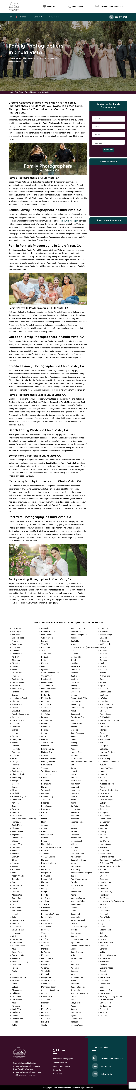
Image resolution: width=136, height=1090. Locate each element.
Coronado (75, 984)
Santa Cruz (46, 708)
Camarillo (45, 628)
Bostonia (103, 650)
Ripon (102, 679)
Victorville (16, 768)
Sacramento (17, 644)
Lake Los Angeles (107, 800)
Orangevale (46, 977)
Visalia (15, 758)
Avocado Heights (107, 784)
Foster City (45, 1012)
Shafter (74, 936)
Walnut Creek (47, 638)
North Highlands (48, 844)
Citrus (102, 927)
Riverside (16, 663)
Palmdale (16, 727)
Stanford (103, 638)
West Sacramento (49, 771)
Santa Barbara (18, 920)
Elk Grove (16, 711)
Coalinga (74, 1022)
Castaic (74, 996)
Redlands (16, 1012)
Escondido (16, 742)
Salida (102, 723)
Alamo (102, 742)
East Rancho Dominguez (110, 720)
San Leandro (17, 911)
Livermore (16, 927)
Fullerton (15, 755)
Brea (43, 866)
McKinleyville (105, 644)
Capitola (103, 1015)
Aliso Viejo (45, 800)
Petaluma (45, 730)
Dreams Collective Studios (67, 1088)
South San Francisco (50, 673)
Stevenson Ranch (78, 920)
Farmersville (105, 977)
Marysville (104, 825)
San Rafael (45, 714)
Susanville (104, 688)
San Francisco (18, 638)
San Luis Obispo (48, 857)
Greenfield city (77, 977)
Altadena (45, 901)
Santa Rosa (17, 704)
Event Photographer (60, 1062)
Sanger (73, 736)
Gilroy (43, 736)
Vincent (103, 711)
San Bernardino (18, 682)
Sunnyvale (16, 739)
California (51, 6)
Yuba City (45, 644)
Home (11, 17)
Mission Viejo (17, 895)
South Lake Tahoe (78, 901)
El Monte (15, 828)
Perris (14, 984)
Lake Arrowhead (106, 999)
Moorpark (45, 974)
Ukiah (102, 663)
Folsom (15, 968)
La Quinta (45, 946)
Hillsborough (105, 911)
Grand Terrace (106, 796)
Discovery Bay (106, 708)
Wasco (73, 749)
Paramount (46, 784)
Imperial (74, 923)
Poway (44, 841)
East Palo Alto (76, 701)
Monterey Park (47, 720)
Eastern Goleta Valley (79, 698)
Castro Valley (46, 676)
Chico (14, 860)
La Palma (103, 698)
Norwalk (15, 863)
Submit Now (108, 150)
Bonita (102, 777)
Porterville (45, 695)
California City (105, 717)
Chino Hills (16, 996)
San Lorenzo (76, 688)
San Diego (16, 631)
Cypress (44, 825)
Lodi (43, 666)
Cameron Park (76, 1012)
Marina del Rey (106, 990)
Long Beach (17, 647)
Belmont (74, 720)
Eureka (73, 739)
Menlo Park (46, 1009)
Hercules (74, 755)
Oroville (74, 930)
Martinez (45, 961)
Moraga (103, 647)
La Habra (45, 692)
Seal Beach (75, 784)
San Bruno (45, 898)
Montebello (46, 698)
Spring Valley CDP (78, 628)
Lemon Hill (104, 727)
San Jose (16, 635)
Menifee (15, 854)
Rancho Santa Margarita (51, 847)
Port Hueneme (77, 885)
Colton (44, 777)
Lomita (73, 911)
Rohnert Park (46, 879)
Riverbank (75, 793)
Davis (43, 660)
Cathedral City (47, 796)
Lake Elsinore (46, 635)
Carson (15, 882)
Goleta (44, 1025)
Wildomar (45, 968)
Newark (44, 860)
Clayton (103, 923)
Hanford (44, 739)
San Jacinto (46, 774)
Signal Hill (104, 885)
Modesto (16, 685)
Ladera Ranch (76, 809)
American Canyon (78, 898)
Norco (73, 768)
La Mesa (44, 717)
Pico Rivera (46, 704)
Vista (14, 873)
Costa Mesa (17, 815)
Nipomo (74, 1009)
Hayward (16, 733)
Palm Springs (46, 876)
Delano (44, 815)
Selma (73, 803)
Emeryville (104, 812)
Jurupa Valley (17, 844)
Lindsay (103, 831)
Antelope (45, 854)
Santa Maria (17, 825)
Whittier (15, 936)
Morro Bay (104, 936)
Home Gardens (106, 844)
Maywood (75, 787)
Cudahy (74, 850)
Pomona (15, 746)
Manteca (15, 949)
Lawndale (75, 650)
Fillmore (103, 666)
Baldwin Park (17, 1019)
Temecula (16, 822)
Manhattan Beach (48, 987)
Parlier (102, 733)
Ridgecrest (75, 714)
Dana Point (45, 1019)
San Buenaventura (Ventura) (24, 819)
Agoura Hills (76, 942)
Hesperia (16, 869)
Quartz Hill (104, 1009)
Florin (43, 822)
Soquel (103, 971)
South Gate (16, 898)
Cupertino (45, 727)
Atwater (74, 644)
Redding (15, 892)
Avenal (102, 787)
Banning (74, 685)
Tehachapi (104, 809)
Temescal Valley (77, 708)
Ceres (43, 831)
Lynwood (45, 669)
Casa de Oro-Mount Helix (81, 946)
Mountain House (77, 822)
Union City (45, 647)
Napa (14, 974)
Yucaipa (44, 768)
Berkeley (15, 787)
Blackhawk (104, 961)
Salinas (15, 730)
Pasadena (16, 765)
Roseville (16, 749)
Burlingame (75, 666)
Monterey (75, 679)
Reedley (74, 774)
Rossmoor (104, 879)
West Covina (17, 831)
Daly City (15, 857)
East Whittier (105, 993)
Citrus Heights (18, 930)
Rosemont (75, 815)
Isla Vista (103, 730)
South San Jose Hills (79, 993)
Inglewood (16, 834)
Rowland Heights (48, 863)
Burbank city (17, 838)
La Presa (45, 930)
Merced (15, 923)
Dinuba (73, 800)
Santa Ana (16, 666)
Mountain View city (20, 961)
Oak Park (103, 774)
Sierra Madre (105, 917)
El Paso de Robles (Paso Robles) (84, 647)
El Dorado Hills (47, 834)
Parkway (103, 669)
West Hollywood (48, 980)
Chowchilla (75, 990)
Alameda (15, 1003)
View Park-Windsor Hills (110, 866)
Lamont (103, 771)
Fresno (15, 641)
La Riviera (104, 888)
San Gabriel (46, 927)
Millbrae (74, 844)
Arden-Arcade (18, 876)
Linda (73, 825)
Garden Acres (105, 1006)
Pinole (73, 980)
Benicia (74, 727)
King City (103, 781)
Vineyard (45, 904)
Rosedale (74, 971)
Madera (44, 663)
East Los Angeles (19, 796)
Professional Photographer (63, 1059)
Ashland (74, 828)
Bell (42, 1006)
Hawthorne (16, 933)
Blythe (73, 1015)
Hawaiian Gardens (107, 752)
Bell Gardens (46, 923)
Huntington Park (48, 761)
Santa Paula (75, 669)
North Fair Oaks (106, 768)
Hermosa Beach (77, 958)
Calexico (45, 933)
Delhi (102, 933)
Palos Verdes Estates (109, 790)
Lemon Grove (76, 723)
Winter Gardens (77, 904)
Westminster (17, 907)
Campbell (45, 892)
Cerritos (44, 838)
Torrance (16, 752)
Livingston (104, 746)
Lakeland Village (106, 968)
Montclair (45, 949)
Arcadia (44, 755)
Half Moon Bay (106, 892)
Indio (14, 917)
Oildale (44, 993)
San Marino (104, 841)
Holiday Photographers (61, 1066)
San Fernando (76, 812)
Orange (15, 761)
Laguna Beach (76, 841)
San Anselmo (105, 815)
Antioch (15, 803)
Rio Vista (103, 1012)
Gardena (44, 723)
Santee (44, 733)
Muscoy (103, 876)
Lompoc (44, 885)
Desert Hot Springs (79, 635)
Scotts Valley (105, 854)
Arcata (73, 999)
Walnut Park (105, 676)
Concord (15, 784)
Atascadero (75, 692)
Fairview (103, 965)
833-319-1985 (77, 6)
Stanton (44, 936)
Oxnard (15, 695)
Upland (15, 987)
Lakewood (16, 965)
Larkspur (103, 803)
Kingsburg (104, 838)
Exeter (102, 987)
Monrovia (45, 955)
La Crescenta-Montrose (81, 939)
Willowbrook (76, 857)
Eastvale (44, 641)
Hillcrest (103, 974)
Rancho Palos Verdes (50, 914)
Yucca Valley (76, 892)
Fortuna (103, 834)
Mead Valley (76, 917)
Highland (45, 746)
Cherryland (104, 701)
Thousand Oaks (18, 774)
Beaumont (45, 781)
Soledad (74, 796)
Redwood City (18, 955)
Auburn (103, 765)
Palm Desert (46, 806)
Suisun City (75, 704)
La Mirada (45, 850)
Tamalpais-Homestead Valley (112, 860)
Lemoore (74, 730)
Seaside (74, 638)
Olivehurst (104, 628)
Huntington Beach (19, 698)
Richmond (16, 800)
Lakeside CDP (76, 888)
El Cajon (15, 841)
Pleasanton (17, 990)
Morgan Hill (46, 873)
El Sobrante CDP (106, 704)
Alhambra (16, 958)
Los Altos (74, 663)
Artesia (103, 673)
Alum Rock (104, 873)
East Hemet (76, 933)
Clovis (14, 790)
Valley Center (105, 930)
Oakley (44, 888)
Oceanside (16, 717)
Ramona (74, 876)
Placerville (104, 946)
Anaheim (16, 657)
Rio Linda (103, 660)
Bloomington (76, 838)
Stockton (16, 660)
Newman (103, 847)
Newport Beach (18, 946)
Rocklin (15, 1022)
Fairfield (15, 793)
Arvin (73, 955)
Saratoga (74, 673)
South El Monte (77, 952)
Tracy (14, 888)
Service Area (54, 17)
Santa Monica (17, 901)
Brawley (74, 742)
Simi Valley (16, 777)
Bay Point (74, 806)
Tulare (44, 650)
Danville (44, 895)
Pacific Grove (105, 714)
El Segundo (104, 641)
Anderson (104, 907)
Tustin (14, 971)
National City (46, 752)
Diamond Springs (107, 857)
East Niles (75, 682)
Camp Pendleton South (109, 761)
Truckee (103, 654)
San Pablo (75, 641)
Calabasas (75, 834)
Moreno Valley (18, 688)
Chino (14, 904)
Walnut (73, 711)
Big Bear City (105, 822)
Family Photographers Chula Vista (37, 92)
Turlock (15, 1015)
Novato (44, 787)
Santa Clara (17, 771)
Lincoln (44, 819)
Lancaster (16, 723)
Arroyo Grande (77, 1003)
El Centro (45, 882)
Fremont (15, 676)
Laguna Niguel (47, 682)
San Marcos (17, 885)
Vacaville (16, 866)
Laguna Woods (77, 1025)
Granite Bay (75, 869)
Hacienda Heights (48, 758)
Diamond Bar (46, 765)
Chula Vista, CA (106, 1074)
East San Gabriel (77, 854)
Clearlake (104, 657)
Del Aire (103, 939)
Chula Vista (19, 92)
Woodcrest (104, 631)
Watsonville (46, 790)
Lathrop (74, 695)
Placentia (45, 803)
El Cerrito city (76, 758)
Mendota (103, 828)
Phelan (73, 1006)
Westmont (45, 984)
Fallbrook (45, 1003)
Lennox (74, 907)
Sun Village (104, 898)
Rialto (14, 850)
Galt (72, 765)
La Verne (74, 654)
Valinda (74, 882)
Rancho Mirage (106, 635)
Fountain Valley (47, 749)
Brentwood (46, 679)
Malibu (102, 952)
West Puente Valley (79, 879)
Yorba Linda (46, 654)
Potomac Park (106, 958)
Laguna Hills (76, 657)
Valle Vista (75, 968)
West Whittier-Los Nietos (81, 761)
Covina (44, 812)
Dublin (14, 1025)
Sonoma (103, 949)
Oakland (15, 650)
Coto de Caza (105, 692)
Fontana (15, 692)
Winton (103, 869)
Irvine (14, 669)
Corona (15, 736)
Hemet (15, 914)
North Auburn (105, 739)
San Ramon (17, 939)
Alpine (102, 685)
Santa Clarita (17, 679)
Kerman (103, 682)
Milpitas (15, 980)
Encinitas (45, 701)
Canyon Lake (105, 920)
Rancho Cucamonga (20, 714)
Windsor (74, 746)
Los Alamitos (105, 882)
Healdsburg (105, 895)
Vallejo (15, 781)
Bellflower (16, 993)
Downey (15, 809)
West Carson (76, 866)
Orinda (73, 961)
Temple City (46, 971)
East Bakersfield (106, 942)
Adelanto (45, 942)
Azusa (44, 828)
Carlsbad (16, 806)
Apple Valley (17, 1009)
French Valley (47, 917)
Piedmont (104, 914)
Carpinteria (104, 793)
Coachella (45, 907)
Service (23, 17)
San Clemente (47, 685)
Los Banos (45, 869)
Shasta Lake (105, 984)
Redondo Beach (48, 631)
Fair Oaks (45, 1022)
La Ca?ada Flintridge (79, 927)
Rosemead (45, 809)
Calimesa (104, 980)
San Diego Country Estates (111, 996)
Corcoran (74, 847)
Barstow (74, 777)
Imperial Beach (77, 752)
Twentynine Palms (78, 717)
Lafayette (75, 771)
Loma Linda (75, 790)
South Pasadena (77, 733)
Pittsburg (16, 1006)
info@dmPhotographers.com (111, 6)
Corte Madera (105, 1003)
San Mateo (16, 847)
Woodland (45, 711)
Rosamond (75, 914)
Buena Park (17, 952)
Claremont (45, 965)
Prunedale (75, 965)
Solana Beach (105, 806)
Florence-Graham (48, 688)
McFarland (104, 755)
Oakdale (74, 831)
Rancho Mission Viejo (109, 955)
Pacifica (44, 939)
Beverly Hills (76, 631)
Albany (73, 949)
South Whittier (47, 742)
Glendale (15, 701)
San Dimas (45, 999)
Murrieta (15, 812)
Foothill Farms (47, 958)
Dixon (73, 974)
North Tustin (76, 781)
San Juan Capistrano (50, 990)
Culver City (45, 920)
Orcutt (73, 660)
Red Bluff (104, 736)
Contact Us (38, 17)
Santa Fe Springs (78, 987)
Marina (73, 863)
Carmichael (17, 999)
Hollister (44, 911)
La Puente (45, 952)
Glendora (45, 793)
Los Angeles (17, 628)
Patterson (75, 819)
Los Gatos (45, 1015)
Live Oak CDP (76, 1019)
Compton (16, 879)
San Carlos (75, 676)
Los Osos (104, 695)
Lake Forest (17, 942)
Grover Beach (105, 819)
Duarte (73, 895)
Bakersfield (17, 654)
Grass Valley (105, 758)
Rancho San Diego (78, 860)
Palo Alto (45, 657)
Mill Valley (104, 749)
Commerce (104, 850)
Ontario (15, 708)
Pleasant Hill (46, 996)
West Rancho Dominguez (81, 873)
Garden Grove (18, 720)
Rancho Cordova (19, 977)
